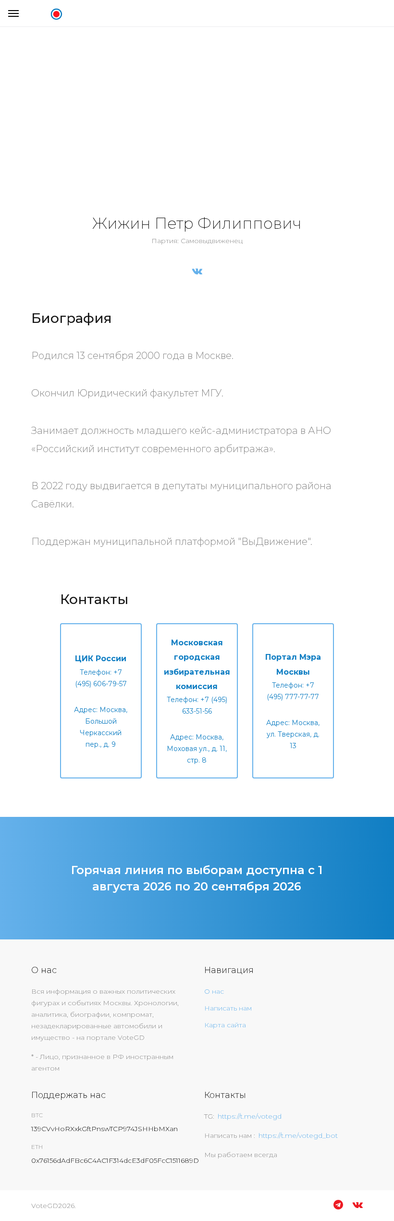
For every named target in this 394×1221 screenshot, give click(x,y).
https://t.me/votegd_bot (298, 1135)
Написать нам (228, 1008)
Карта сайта (225, 1025)
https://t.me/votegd (250, 1116)
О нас (214, 991)
